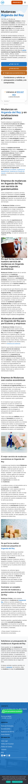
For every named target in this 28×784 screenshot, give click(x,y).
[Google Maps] (9, 755)
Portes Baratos (5, 734)
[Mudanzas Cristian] (2, 2)
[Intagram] (7, 755)
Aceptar (8, 781)
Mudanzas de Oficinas (7, 731)
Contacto (3, 749)
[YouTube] (4, 755)
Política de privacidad (17, 781)
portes (24, 50)
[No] (26, 779)
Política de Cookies (6, 746)
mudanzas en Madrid (10, 169)
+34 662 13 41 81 (6, 718)
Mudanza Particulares (7, 726)
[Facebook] (2, 755)
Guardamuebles (5, 729)
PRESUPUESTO (17, 2)
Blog (2, 752)
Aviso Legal (4, 741)
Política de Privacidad (7, 744)
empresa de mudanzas (13, 343)
